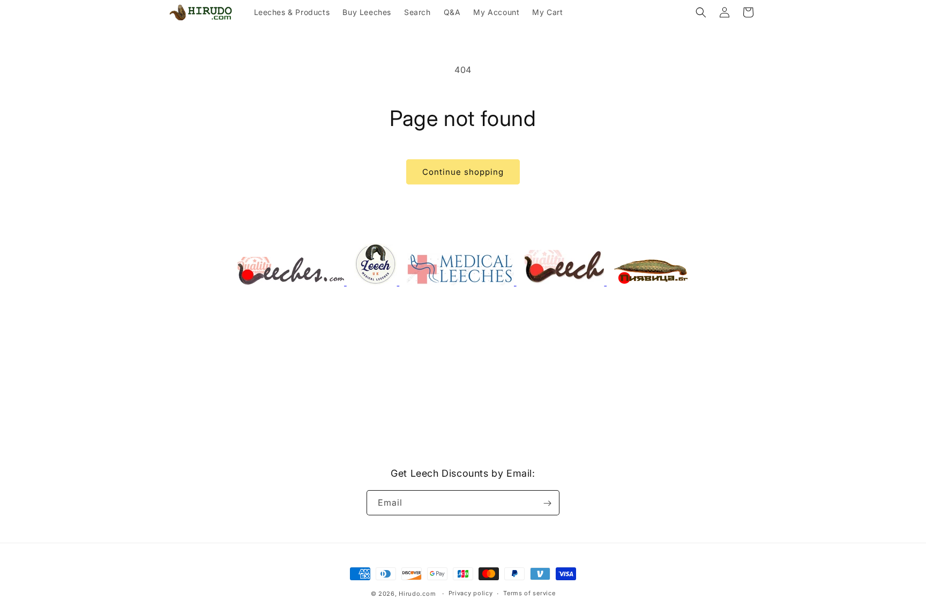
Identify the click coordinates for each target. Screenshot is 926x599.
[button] (701, 12)
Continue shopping (463, 172)
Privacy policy (471, 593)
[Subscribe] (547, 503)
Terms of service (529, 593)
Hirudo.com (417, 593)
